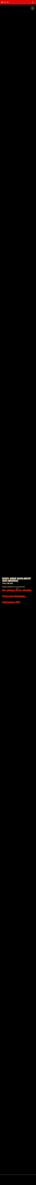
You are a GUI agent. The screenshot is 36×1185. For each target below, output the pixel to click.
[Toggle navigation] (32, 8)
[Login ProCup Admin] (8, 2)
